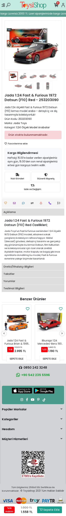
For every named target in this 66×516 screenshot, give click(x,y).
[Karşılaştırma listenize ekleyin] (33, 203)
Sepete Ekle (51, 510)
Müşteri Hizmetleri (15, 439)
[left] (4, 333)
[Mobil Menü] (3, 5)
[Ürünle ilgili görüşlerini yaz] (24, 203)
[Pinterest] (38, 399)
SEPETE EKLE (16, 358)
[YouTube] (32, 399)
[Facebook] (27, 399)
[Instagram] (21, 399)
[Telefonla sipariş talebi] (51, 203)
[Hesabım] (63, 5)
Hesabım (8, 429)
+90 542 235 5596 (35, 375)
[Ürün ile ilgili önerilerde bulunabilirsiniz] (59, 203)
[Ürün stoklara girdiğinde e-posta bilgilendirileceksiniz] (42, 203)
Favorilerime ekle (17, 143)
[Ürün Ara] (8, 5)
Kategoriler (10, 419)
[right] (62, 333)
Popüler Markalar (14, 409)
